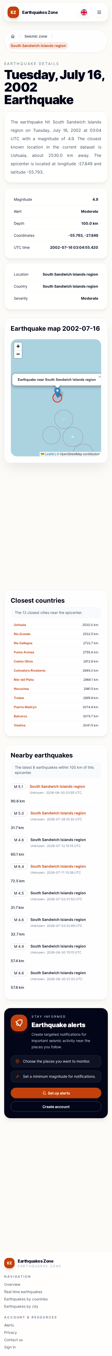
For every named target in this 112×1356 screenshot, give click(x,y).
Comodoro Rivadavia (29, 670)
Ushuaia (20, 625)
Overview (12, 1284)
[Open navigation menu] (99, 12)
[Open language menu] (84, 12)
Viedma (20, 725)
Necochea (21, 689)
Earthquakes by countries (26, 1299)
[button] (57, 392)
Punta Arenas (24, 652)
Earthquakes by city (21, 1306)
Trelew (19, 698)
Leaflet (49, 454)
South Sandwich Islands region (38, 45)
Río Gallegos (23, 643)
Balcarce (20, 716)
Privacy (10, 1332)
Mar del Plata (24, 680)
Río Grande (22, 634)
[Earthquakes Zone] (13, 36)
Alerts (9, 1325)
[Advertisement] (56, 527)
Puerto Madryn (25, 707)
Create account (56, 1106)
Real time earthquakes (23, 1291)
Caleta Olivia (23, 661)
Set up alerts (59, 1093)
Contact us (13, 1339)
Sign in (10, 1347)
